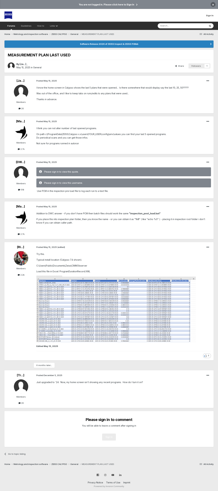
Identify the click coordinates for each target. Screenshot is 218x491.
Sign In (210, 15)
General (37, 67)
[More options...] (208, 81)
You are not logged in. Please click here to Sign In (106, 4)
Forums (11, 26)
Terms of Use (113, 482)
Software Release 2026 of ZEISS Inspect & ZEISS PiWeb (109, 44)
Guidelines (26, 26)
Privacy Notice (95, 482)
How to (40, 26)
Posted (46, 80)
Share (180, 66)
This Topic (197, 26)
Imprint (126, 482)
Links (53, 26)
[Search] (210, 25)
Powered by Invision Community (109, 486)
